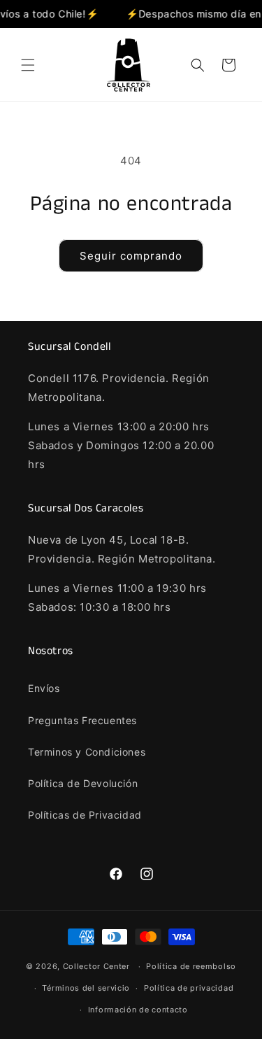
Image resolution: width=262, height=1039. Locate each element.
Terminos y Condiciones (86, 752)
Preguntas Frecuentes (82, 720)
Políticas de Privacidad (85, 815)
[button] (28, 65)
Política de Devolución (83, 783)
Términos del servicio (86, 988)
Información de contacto (138, 1010)
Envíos (44, 688)
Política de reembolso (191, 966)
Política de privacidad (188, 988)
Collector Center (96, 966)
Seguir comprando (131, 255)
